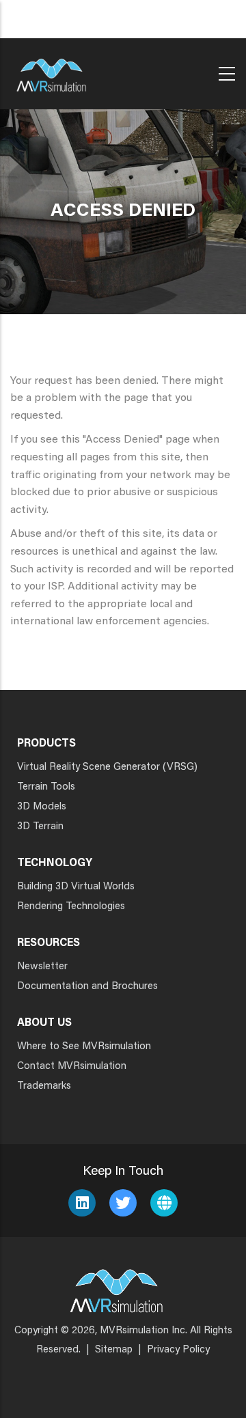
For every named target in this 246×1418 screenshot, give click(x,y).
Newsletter (42, 967)
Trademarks (44, 1086)
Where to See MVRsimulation (84, 1047)
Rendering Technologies (71, 907)
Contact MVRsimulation (71, 1066)
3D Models (41, 807)
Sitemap (114, 1350)
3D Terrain (40, 827)
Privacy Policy (178, 1350)
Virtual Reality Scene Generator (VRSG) (107, 767)
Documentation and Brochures (87, 987)
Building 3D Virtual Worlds (76, 887)
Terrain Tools (46, 787)
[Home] (51, 70)
